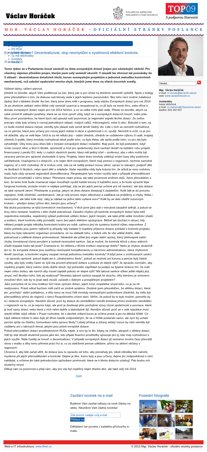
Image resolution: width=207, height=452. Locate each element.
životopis (17, 46)
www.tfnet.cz (44, 446)
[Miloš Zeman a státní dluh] (166, 439)
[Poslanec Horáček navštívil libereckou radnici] (184, 425)
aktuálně (17, 42)
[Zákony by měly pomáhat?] (148, 426)
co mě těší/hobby (23, 55)
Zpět (79, 376)
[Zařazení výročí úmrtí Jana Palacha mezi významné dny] (184, 439)
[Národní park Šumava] (184, 412)
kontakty (17, 58)
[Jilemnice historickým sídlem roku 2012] (148, 412)
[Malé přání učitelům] (166, 412)
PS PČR (17, 49)
